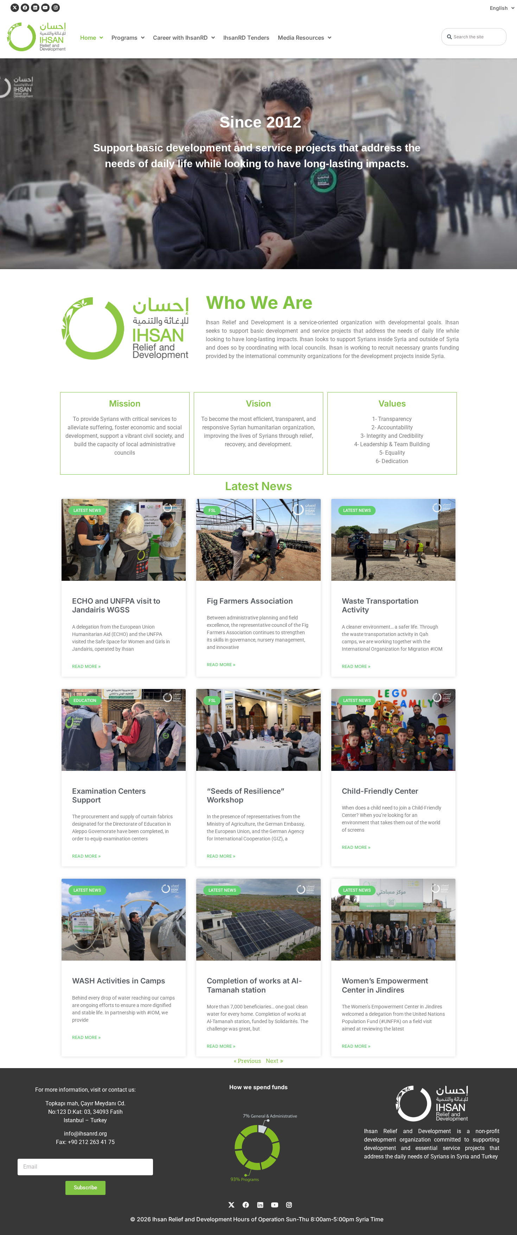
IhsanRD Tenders (246, 37)
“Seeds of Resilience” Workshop (246, 795)
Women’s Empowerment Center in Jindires (385, 985)
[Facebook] (25, 8)
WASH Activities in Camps (118, 980)
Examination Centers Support (109, 795)
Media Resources (301, 37)
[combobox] (473, 36)
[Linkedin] (35, 8)
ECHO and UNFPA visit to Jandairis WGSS (116, 605)
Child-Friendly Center (380, 791)
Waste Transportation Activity (380, 605)
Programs (124, 37)
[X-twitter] (15, 8)
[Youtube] (45, 8)
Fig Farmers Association (250, 601)
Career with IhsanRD (180, 37)
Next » (274, 1060)
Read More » (86, 666)
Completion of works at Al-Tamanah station (254, 985)
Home (88, 37)
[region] (258, 163)
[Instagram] (55, 8)
